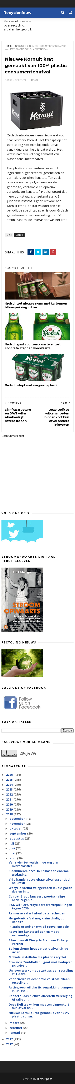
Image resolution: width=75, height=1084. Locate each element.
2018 (10, 814)
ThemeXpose (44, 1079)
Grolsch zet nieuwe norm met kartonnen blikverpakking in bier (36, 305)
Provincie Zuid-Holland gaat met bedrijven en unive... (40, 964)
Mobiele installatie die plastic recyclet (37, 957)
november (18, 824)
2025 (10, 780)
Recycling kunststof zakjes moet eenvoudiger (34, 933)
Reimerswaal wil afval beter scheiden (37, 913)
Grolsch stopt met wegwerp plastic (31, 385)
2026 (10, 775)
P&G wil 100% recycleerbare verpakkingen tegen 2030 (40, 906)
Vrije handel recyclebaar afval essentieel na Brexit (39, 881)
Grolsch (20, 46)
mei (13, 853)
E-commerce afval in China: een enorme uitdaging (39, 872)
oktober (16, 828)
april (13, 858)
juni (13, 848)
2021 (10, 799)
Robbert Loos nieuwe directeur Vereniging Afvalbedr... (40, 997)
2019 (10, 809)
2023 (10, 789)
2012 (10, 1044)
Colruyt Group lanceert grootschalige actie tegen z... (37, 898)
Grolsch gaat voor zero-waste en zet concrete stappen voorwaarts (32, 346)
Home (8, 46)
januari (15, 1033)
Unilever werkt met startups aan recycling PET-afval (41, 972)
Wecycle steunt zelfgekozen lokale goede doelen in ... (40, 889)
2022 (10, 794)
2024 (10, 785)
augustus (17, 838)
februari (16, 1028)
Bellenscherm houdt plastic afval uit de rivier (38, 950)
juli (12, 843)
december (18, 819)
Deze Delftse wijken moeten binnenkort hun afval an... (39, 1006)
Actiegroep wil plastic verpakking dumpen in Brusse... (41, 989)
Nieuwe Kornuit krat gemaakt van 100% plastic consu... (39, 1014)
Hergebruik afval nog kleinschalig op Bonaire (36, 920)
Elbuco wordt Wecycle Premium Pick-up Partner (38, 942)
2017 (10, 1039)
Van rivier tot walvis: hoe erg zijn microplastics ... (33, 864)
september (18, 833)
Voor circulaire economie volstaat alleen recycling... (39, 981)
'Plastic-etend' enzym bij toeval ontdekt (39, 927)
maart (15, 1023)
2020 (10, 804)
